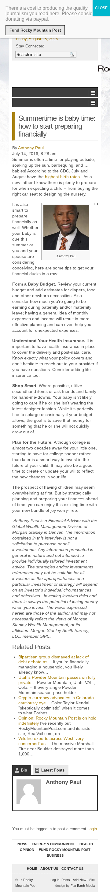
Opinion (27, 850)
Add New (79, 880)
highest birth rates (62, 176)
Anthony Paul (31, 147)
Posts (65, 880)
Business (55, 855)
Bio (24, 770)
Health (86, 844)
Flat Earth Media (83, 885)
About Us (49, 868)
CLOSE (101, 8)
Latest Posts (52, 770)
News (22, 844)
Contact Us (72, 868)
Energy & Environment (53, 844)
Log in (54, 880)
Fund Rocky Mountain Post (64, 850)
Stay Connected (30, 46)
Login (92, 829)
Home (32, 868)
